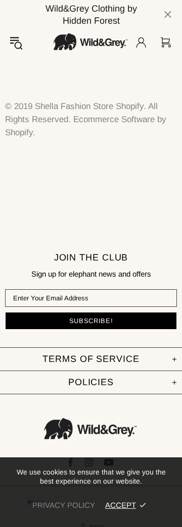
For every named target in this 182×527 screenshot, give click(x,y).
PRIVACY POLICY (63, 505)
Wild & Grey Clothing (91, 42)
